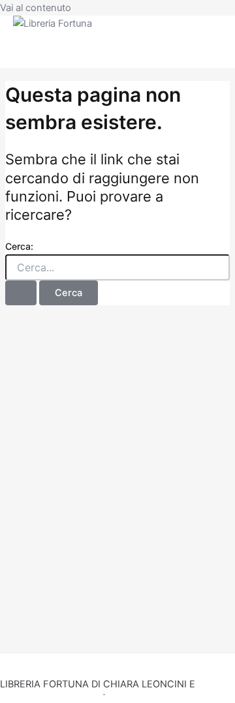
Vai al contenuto (35, 8)
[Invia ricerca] (21, 293)
